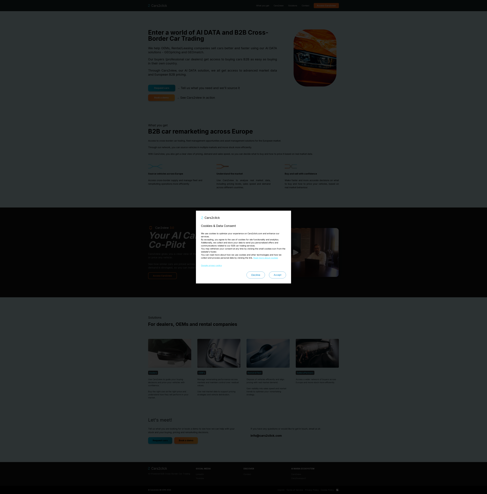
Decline (255, 274)
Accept (277, 275)
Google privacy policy (211, 265)
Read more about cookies (265, 258)
